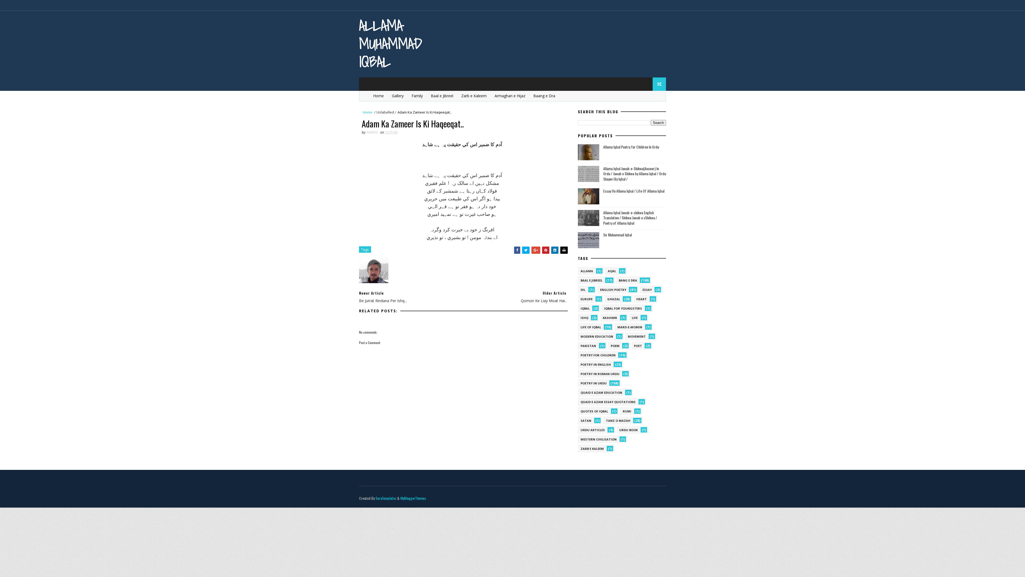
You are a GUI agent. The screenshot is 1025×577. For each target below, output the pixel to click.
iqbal (585, 308)
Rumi (627, 411)
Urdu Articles (593, 430)
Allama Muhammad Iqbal (390, 43)
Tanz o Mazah (618, 421)
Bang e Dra (628, 280)
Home (378, 95)
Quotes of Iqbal (594, 411)
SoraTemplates (386, 498)
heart (641, 299)
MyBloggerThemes (413, 498)
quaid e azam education (601, 393)
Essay (647, 290)
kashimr (610, 318)
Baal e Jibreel (442, 95)
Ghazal (613, 299)
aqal (612, 271)
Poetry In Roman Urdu (600, 374)
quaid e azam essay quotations (608, 402)
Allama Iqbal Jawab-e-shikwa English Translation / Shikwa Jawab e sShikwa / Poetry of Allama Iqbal (630, 218)
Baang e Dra (544, 95)
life (635, 318)
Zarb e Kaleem (474, 95)
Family (417, 95)
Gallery (398, 95)
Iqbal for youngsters (623, 308)
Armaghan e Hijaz (510, 95)
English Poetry (613, 290)
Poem (615, 346)
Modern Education (597, 336)
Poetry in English (596, 364)
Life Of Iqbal (591, 327)
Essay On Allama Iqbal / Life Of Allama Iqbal (633, 191)
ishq (584, 318)
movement (637, 336)
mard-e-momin (629, 327)
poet (638, 346)
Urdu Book (628, 430)
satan (586, 421)
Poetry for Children (598, 355)
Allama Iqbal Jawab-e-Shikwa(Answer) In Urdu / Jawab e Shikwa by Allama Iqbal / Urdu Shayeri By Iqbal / (634, 174)
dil (583, 290)
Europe (587, 299)
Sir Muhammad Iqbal (617, 234)
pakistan (588, 346)
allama (587, 271)
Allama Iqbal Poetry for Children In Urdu (631, 147)
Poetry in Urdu (594, 383)
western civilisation (599, 439)
